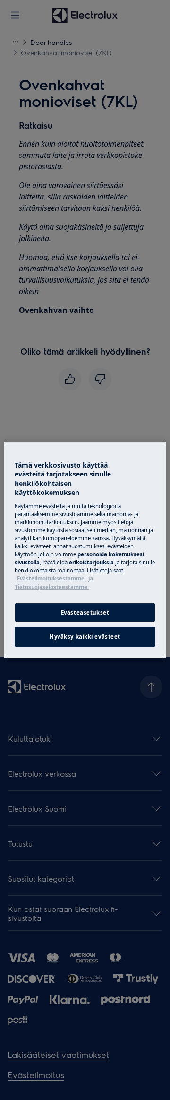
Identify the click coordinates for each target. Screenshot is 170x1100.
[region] (85, 550)
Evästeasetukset (85, 612)
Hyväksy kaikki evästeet (85, 637)
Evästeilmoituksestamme (51, 578)
